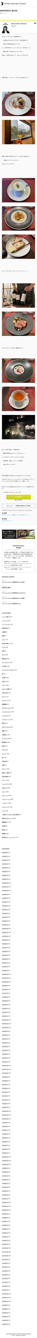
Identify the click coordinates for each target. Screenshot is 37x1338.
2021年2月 (5, 1103)
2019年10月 (5, 1164)
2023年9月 (5, 985)
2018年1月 (5, 1244)
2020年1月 (5, 1153)
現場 (3, 829)
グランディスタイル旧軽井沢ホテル (11, 603)
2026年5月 (5, 864)
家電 (3, 635)
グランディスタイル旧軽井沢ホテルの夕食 (13, 582)
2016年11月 (5, 1297)
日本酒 (4, 677)
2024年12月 (5, 928)
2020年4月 (5, 1141)
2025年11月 (5, 886)
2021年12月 (5, 1065)
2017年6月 (5, 1271)
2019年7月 (5, 1176)
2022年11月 (5, 1023)
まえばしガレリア (6, 520)
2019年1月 (5, 1198)
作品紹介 (4, 734)
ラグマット (5, 700)
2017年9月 (5, 1259)
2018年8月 (5, 1217)
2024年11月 (5, 932)
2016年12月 (5, 1293)
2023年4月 (5, 1004)
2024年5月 (5, 955)
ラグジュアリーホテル (8, 670)
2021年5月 (5, 1092)
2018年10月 (5, 1210)
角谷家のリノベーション (8, 837)
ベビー (4, 639)
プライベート (21, 510)
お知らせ (4, 788)
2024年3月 (5, 963)
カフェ (4, 791)
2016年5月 (5, 1320)
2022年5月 (5, 1046)
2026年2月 (5, 875)
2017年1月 (5, 1290)
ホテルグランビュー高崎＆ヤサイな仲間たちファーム (16, 515)
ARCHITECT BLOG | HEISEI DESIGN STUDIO (18, 1334)
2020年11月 (5, 1115)
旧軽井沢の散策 (6, 587)
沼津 (3, 746)
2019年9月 (5, 1168)
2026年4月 (5, 867)
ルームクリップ (6, 719)
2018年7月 (5, 1221)
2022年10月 (5, 1027)
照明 (3, 723)
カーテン (4, 753)
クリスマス (5, 715)
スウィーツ (14, 510)
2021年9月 (5, 1077)
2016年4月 (5, 1324)
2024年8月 (5, 943)
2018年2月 (5, 1240)
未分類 (4, 826)
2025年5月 (5, 909)
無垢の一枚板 (5, 772)
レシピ (4, 810)
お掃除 (4, 632)
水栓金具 (4, 761)
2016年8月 (5, 1309)
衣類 (3, 651)
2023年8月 (5, 989)
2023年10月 (5, 982)
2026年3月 (5, 871)
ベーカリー (5, 803)
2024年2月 (5, 966)
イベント (4, 780)
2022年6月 (5, 1042)
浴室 (3, 765)
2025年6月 (5, 905)
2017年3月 (5, 1282)
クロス (4, 750)
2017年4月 (5, 1278)
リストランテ (28, 510)
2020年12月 (5, 1111)
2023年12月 (5, 974)
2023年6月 (5, 997)
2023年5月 (5, 1001)
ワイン (9, 510)
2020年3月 (5, 1145)
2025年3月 (5, 917)
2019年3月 (5, 1191)
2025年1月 (5, 924)
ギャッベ (4, 769)
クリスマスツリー (6, 712)
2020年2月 (5, 1149)
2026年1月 (5, 879)
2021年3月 (5, 1099)
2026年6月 (5, 860)
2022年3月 (5, 1054)
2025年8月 (5, 898)
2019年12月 (5, 1157)
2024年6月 (5, 951)
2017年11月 (5, 1252)
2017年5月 (5, 1274)
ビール (4, 647)
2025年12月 (5, 883)
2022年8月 (5, 1035)
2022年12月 (5, 1020)
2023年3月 (5, 1008)
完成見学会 (5, 628)
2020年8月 (5, 1126)
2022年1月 (5, 1061)
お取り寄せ (5, 692)
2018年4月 (5, 1233)
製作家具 (4, 742)
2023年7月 (5, 993)
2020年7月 (5, 1130)
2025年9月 (5, 894)
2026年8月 (5, 852)
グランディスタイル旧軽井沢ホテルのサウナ (14, 593)
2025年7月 (5, 902)
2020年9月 (5, 1122)
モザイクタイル (6, 727)
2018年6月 (5, 1225)
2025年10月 (5, 890)
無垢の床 (4, 658)
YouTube (4, 666)
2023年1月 (5, 1016)
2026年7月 (5, 856)
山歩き (4, 681)
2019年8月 (5, 1172)
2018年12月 (5, 1202)
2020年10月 (5, 1119)
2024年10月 (5, 936)
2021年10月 (5, 1073)
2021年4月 (5, 1096)
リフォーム (5, 620)
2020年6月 (5, 1134)
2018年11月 (5, 1206)
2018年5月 (5, 1229)
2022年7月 (5, 1039)
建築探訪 (4, 822)
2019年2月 (5, 1195)
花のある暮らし (6, 643)
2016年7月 (5, 1312)
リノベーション (6, 624)
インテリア (5, 784)
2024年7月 (5, 947)
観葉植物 (4, 704)
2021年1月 (5, 1107)
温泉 (3, 731)
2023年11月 (5, 978)
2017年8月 (5, 1263)
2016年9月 (5, 1305)
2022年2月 (5, 1058)
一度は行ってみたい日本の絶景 (10, 814)
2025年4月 (5, 913)
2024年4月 (5, 959)
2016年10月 (5, 1301)
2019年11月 (5, 1160)
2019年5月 (5, 1183)
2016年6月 (5, 1316)
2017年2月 (5, 1286)
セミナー (4, 696)
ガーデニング (5, 738)
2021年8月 (5, 1080)
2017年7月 (5, 1267)
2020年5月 (5, 1138)
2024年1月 (5, 970)
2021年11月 (5, 1069)
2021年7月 (5, 1084)
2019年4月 (5, 1187)
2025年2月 (5, 921)
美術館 (4, 833)
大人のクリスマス (6, 708)
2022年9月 (5, 1031)
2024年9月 (5, 940)
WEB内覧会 (5, 776)
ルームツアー (5, 662)
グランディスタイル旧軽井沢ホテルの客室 (13, 598)
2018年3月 (5, 1236)
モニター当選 (5, 689)
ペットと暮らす (6, 616)
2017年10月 (5, 1255)
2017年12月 (5, 1248)
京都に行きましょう (7, 818)
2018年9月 (5, 1214)
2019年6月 (5, 1179)
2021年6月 (5, 1088)
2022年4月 (5, 1050)
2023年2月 (5, 1012)
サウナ (4, 654)
